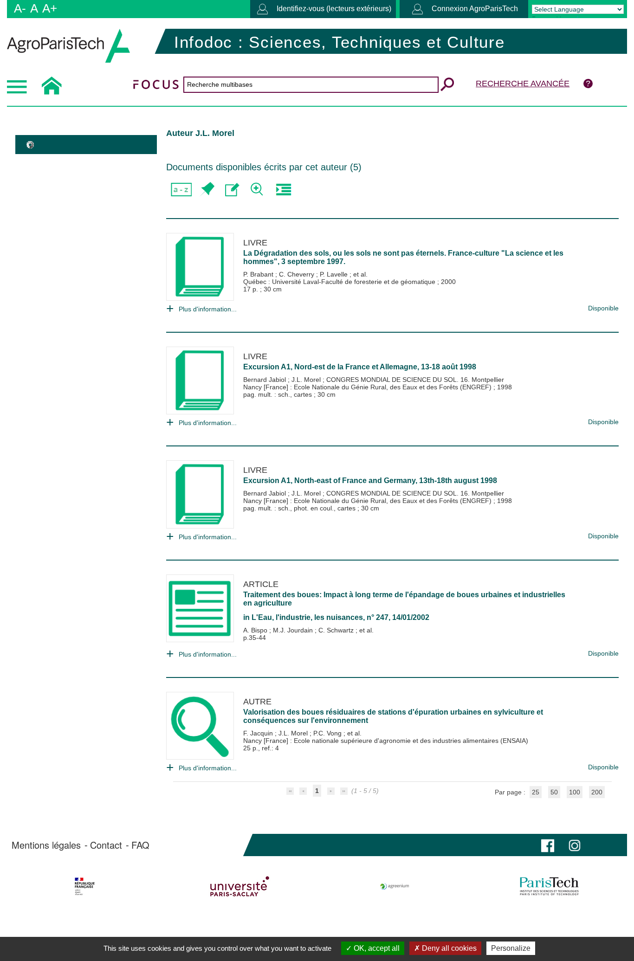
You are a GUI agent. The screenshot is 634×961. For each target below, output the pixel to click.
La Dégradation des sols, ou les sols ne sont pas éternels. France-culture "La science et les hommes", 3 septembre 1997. (403, 257)
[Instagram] (575, 844)
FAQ (140, 845)
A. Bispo (256, 630)
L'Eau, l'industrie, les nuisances (307, 617)
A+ (49, 8)
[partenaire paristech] (549, 886)
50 (554, 792)
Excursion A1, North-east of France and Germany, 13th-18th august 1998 (370, 480)
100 (574, 792)
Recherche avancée (522, 83)
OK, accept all (376, 948)
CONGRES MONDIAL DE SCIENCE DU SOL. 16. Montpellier (415, 379)
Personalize (510, 948)
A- (20, 8)
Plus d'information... (208, 309)
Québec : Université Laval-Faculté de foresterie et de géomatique (340, 281)
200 (596, 792)
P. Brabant (259, 274)
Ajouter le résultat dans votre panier (206, 189)
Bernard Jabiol (265, 379)
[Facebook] (548, 844)
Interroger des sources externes (283, 189)
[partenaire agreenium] (394, 886)
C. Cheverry (297, 274)
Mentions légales (46, 845)
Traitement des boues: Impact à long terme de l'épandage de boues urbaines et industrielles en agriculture (404, 599)
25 (535, 792)
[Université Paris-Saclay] (239, 886)
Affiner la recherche (257, 189)
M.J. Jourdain (294, 630)
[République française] (84, 886)
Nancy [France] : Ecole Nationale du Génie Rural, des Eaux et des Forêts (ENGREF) (368, 387)
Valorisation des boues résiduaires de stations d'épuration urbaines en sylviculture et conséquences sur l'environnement (393, 716)
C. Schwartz (337, 630)
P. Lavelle (334, 274)
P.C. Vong (328, 733)
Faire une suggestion (232, 189)
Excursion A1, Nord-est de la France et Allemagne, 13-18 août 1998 (359, 367)
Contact (106, 845)
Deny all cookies (448, 948)
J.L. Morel (307, 379)
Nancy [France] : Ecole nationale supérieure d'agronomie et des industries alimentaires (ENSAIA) (385, 740)
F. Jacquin (259, 733)
